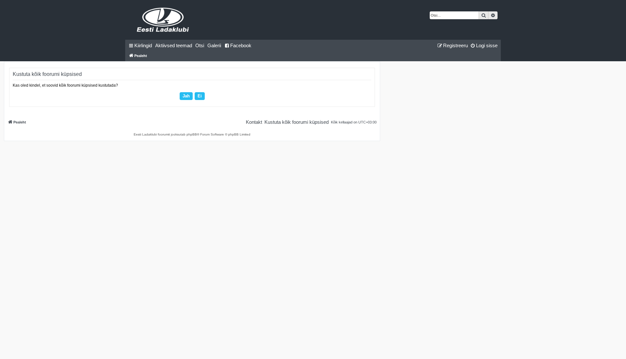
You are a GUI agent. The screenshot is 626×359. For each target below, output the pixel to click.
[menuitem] (173, 46)
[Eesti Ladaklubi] (163, 20)
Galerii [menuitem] (214, 45)
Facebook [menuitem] (240, 45)
